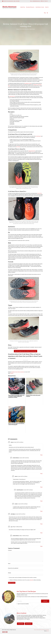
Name (9, 563)
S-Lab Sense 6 (38, 136)
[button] (45, 601)
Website (9, 572)
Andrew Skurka (32, 29)
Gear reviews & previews (24, 29)
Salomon (11, 373)
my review (18, 146)
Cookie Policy (47, 629)
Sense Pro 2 (39, 193)
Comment (10, 550)
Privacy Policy (42, 629)
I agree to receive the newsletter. (23, 603)
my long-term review (27, 83)
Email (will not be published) (13, 568)
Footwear (18, 29)
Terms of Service (36, 629)
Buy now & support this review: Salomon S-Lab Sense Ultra (25, 351)
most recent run (12, 96)
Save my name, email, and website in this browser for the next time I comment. (23, 577)
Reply (41, 473)
